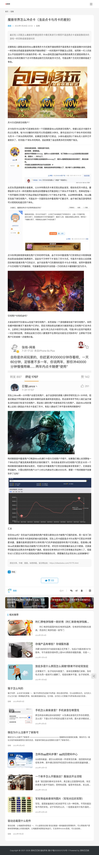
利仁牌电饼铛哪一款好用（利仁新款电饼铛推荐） (63, 621)
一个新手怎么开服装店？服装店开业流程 (58, 776)
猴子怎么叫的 (15, 688)
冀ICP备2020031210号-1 (58, 850)
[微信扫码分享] (71, 590)
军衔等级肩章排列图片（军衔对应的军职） (59, 798)
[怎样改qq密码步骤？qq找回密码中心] (20, 760)
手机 (13, 572)
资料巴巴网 (84, 850)
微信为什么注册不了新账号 (23, 732)
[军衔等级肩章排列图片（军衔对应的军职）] (20, 804)
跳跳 (9, 26)
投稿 (38, 26)
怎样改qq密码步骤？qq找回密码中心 (56, 754)
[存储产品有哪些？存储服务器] (20, 650)
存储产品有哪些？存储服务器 (52, 644)
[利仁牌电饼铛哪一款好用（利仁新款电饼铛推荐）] (20, 628)
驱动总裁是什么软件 (19, 820)
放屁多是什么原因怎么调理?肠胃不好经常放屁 (61, 666)
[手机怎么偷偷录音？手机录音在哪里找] (20, 716)
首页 (6, 12)
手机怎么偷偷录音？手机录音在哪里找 (57, 710)
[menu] (91, 4)
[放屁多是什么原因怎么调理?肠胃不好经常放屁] (20, 672)
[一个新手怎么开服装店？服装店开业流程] (20, 782)
